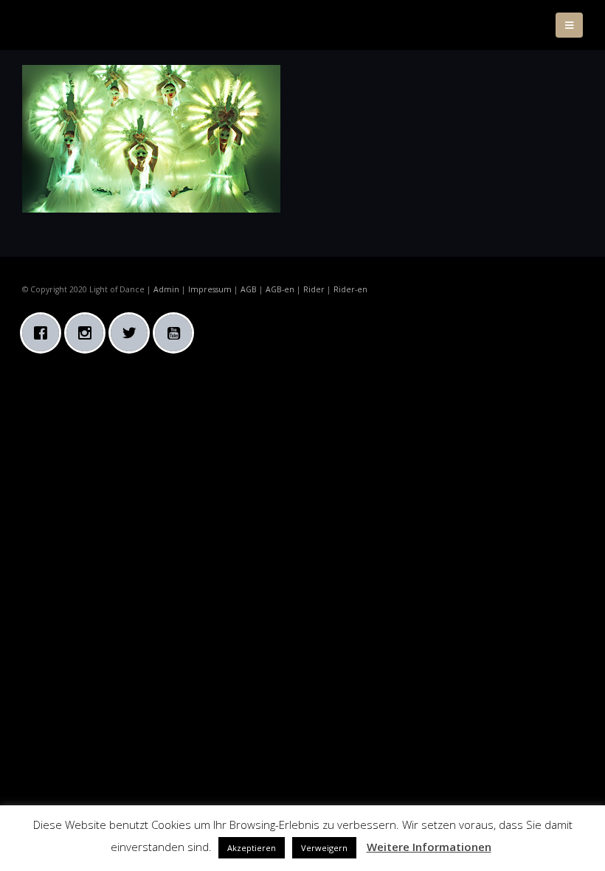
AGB (249, 289)
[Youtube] (177, 332)
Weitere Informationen (429, 846)
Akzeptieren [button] (251, 847)
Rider (314, 289)
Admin (166, 289)
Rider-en (350, 289)
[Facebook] (44, 332)
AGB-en (280, 289)
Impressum (210, 289)
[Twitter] (133, 332)
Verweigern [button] (324, 847)
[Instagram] (88, 332)
